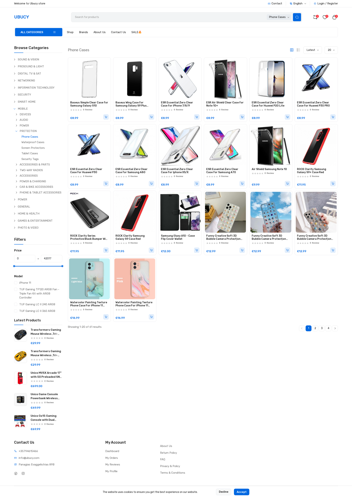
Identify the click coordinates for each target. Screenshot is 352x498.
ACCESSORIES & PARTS (35, 164)
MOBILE (23, 108)
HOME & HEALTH (28, 213)
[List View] (298, 50)
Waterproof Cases (32, 142)
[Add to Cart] (106, 117)
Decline (223, 491)
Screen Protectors (33, 148)
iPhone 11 (25, 282)
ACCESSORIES (29, 175)
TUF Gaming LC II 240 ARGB (37, 304)
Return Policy (168, 452)
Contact (277, 3)
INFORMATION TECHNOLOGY (36, 87)
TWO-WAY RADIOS (31, 170)
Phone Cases (29, 136)
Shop (70, 32)
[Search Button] (297, 17)
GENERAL (24, 206)
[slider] (14, 266)
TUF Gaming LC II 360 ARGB (37, 311)
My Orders (111, 458)
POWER (24, 125)
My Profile (111, 471)
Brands (83, 32)
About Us (100, 32)
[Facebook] (16, 473)
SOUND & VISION (28, 59)
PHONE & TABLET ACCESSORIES (40, 192)
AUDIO (24, 120)
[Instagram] (23, 473)
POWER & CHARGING (33, 181)
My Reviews (112, 464)
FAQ (162, 459)
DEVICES (25, 114)
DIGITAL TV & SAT (29, 73)
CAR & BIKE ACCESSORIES (36, 187)
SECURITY (24, 94)
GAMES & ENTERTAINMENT (35, 220)
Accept (242, 492)
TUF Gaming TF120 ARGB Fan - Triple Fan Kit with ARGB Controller (39, 293)
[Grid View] (291, 50)
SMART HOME (27, 101)
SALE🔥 (136, 32)
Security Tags (30, 159)
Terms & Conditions (172, 472)
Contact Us (118, 32)
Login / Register (327, 3)
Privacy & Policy (170, 466)
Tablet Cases (29, 153)
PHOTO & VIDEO (28, 227)
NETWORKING (26, 80)
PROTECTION (28, 131)
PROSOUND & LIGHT (31, 66)
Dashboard (112, 451)
